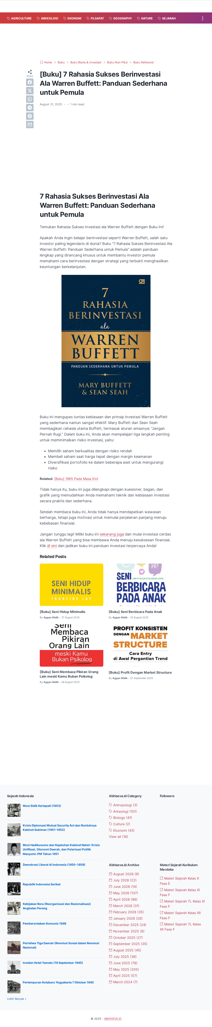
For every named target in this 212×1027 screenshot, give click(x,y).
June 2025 (124, 963)
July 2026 (124, 880)
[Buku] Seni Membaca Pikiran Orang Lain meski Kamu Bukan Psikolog (69, 674)
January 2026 (127, 918)
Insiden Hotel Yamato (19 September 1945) (53, 962)
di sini (52, 546)
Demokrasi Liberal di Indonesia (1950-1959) (54, 864)
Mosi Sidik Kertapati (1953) (42, 805)
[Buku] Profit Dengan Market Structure (140, 672)
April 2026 (124, 899)
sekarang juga (112, 534)
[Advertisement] (106, 41)
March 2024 (125, 982)
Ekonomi (123, 830)
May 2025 (125, 969)
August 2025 (126, 950)
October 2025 (127, 938)
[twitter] (30, 90)
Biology (122, 818)
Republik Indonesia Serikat (41, 884)
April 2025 (124, 976)
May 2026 (125, 893)
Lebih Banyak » (16, 998)
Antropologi (124, 805)
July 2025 (124, 957)
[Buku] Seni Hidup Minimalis (62, 612)
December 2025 (129, 925)
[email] (30, 124)
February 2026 (128, 912)
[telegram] (30, 107)
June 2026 (124, 887)
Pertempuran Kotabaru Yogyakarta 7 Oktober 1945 (58, 982)
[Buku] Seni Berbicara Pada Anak (135, 612)
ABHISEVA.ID (113, 1018)
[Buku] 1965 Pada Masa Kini (76, 479)
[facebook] (30, 82)
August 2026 (125, 874)
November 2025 (128, 931)
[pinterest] (30, 116)
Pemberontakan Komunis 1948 (44, 923)
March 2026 (125, 906)
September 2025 (129, 944)
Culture (121, 824)
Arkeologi (124, 811)
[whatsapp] (30, 99)
